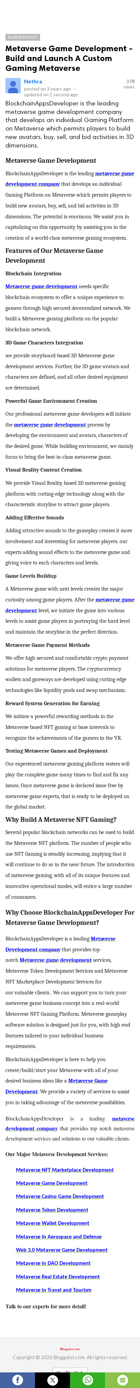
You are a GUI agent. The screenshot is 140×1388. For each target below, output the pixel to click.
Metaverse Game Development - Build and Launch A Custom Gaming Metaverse (69, 58)
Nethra (33, 81)
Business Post (22, 37)
